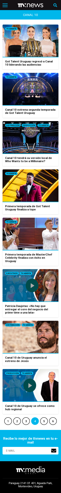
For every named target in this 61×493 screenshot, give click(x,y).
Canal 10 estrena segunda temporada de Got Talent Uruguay (30, 111)
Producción (29, 125)
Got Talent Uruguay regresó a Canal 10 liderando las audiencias (29, 63)
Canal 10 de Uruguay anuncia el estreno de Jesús (26, 359)
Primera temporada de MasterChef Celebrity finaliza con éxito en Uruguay (28, 258)
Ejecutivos (12, 273)
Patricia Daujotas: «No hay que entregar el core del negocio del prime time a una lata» (26, 309)
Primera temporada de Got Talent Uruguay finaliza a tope (27, 208)
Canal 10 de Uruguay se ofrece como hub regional (30, 407)
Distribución (12, 125)
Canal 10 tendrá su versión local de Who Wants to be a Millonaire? (28, 159)
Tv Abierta (11, 29)
